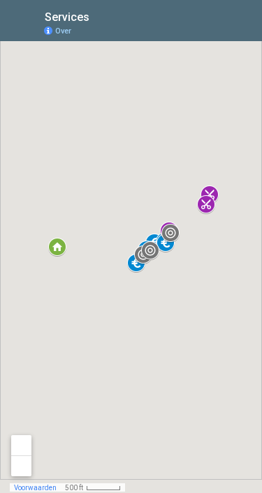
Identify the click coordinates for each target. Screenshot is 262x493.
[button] (170, 233)
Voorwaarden (35, 488)
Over (63, 31)
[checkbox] (100, 16)
